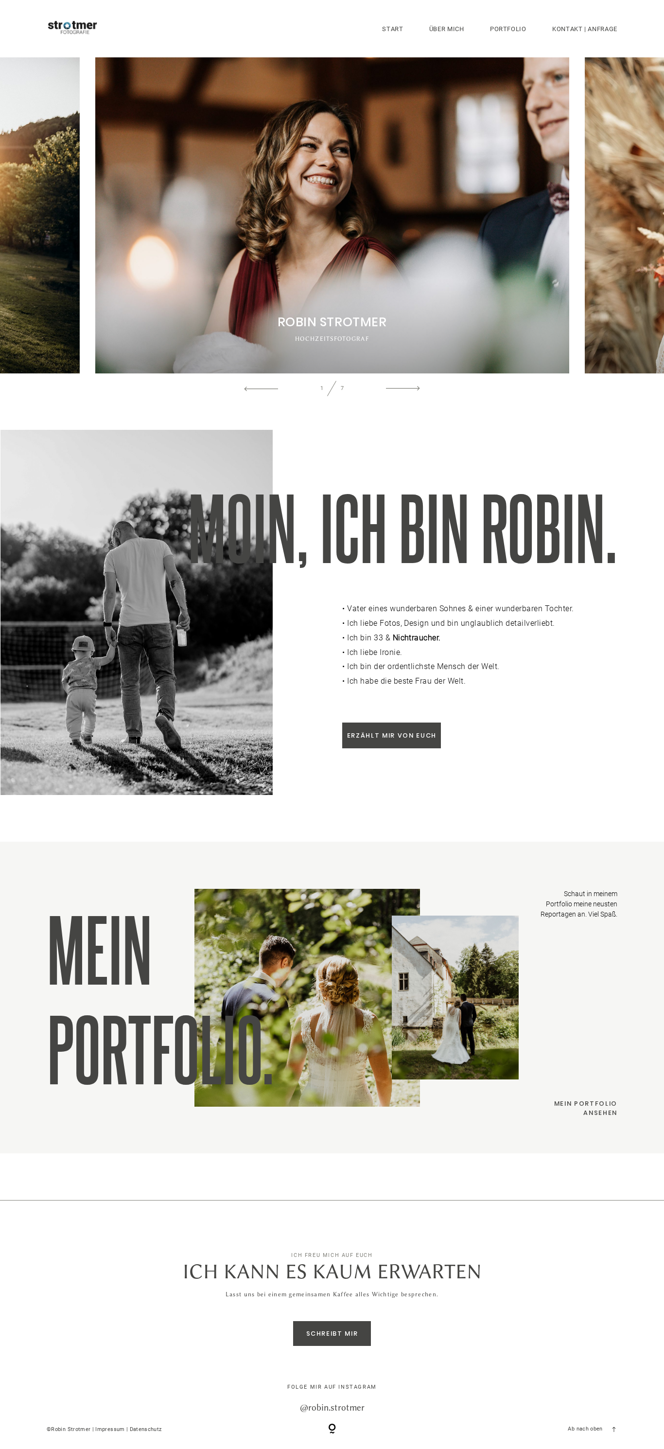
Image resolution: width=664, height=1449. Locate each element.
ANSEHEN (600, 1113)
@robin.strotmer (332, 1407)
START (392, 29)
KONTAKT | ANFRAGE (584, 29)
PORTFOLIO (508, 29)
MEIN (99, 947)
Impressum (109, 1429)
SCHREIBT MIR (332, 1333)
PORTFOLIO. (160, 1046)
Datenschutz (146, 1429)
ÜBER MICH (446, 29)
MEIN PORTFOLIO (585, 1103)
